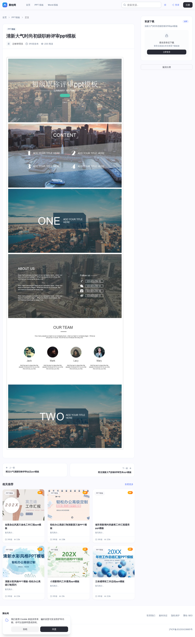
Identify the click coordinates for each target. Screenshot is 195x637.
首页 (28, 5)
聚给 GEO (188, 615)
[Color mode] (165, 5)
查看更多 (129, 484)
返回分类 (166, 67)
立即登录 (166, 52)
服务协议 (163, 615)
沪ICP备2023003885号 (181, 629)
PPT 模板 (39, 5)
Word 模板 (53, 5)
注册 (188, 5)
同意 (54, 629)
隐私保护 (175, 615)
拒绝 (25, 629)
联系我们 (151, 615)
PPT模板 (16, 17)
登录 (177, 5)
